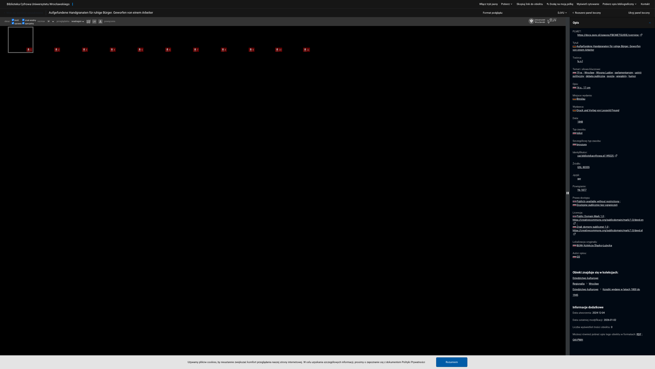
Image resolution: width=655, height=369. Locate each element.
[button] (612, 22)
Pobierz (505, 4)
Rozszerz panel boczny (588, 12)
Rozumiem (452, 362)
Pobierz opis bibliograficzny (618, 4)
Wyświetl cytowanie (588, 4)
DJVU (561, 12)
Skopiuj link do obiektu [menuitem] (530, 4)
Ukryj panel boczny (639, 12)
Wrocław (594, 283)
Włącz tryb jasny (488, 4)
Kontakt (645, 4)
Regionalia (579, 283)
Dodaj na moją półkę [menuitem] (561, 4)
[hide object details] (568, 193)
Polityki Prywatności (413, 362)
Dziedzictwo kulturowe (585, 278)
